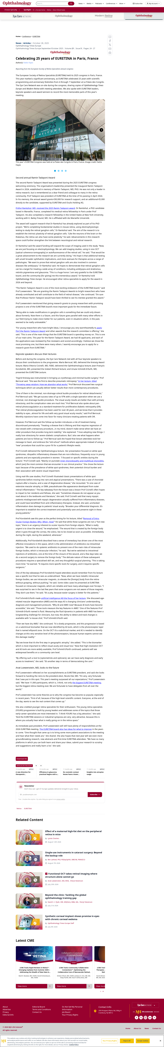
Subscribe (93, 794)
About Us (137, 1028)
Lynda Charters (53, 838)
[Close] (160, 1040)
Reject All (126, 1041)
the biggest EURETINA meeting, (87, 682)
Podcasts (98, 3)
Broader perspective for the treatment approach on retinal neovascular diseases (96, 773)
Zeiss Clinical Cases (59, 10)
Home (18, 36)
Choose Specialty (10, 10)
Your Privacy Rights (70, 1015)
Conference (26, 36)
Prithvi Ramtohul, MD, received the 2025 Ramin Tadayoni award (45, 208)
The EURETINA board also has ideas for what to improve (65, 729)
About (5, 1007)
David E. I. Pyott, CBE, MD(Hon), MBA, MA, (63, 902)
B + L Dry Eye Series (39, 10)
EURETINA (28, 808)
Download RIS (22, 759)
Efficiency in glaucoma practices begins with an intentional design (25, 773)
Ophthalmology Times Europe (28, 46)
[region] (82, 1041)
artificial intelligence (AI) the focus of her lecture (63, 598)
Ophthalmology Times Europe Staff (61, 923)
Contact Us (37, 1012)
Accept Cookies (142, 1041)
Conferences (110, 3)
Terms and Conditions (41, 1009)
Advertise (7, 1009)
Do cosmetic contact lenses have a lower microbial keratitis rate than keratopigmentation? (48, 773)
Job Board (66, 1012)
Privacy (6, 1012)
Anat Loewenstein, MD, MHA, (58, 881)
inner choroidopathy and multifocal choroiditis (82, 460)
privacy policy (60, 799)
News (147, 1028)
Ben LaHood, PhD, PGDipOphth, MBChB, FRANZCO (66, 860)
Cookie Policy (74, 1045)
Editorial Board (38, 1007)
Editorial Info (8, 1015)
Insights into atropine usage (71, 773)
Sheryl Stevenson (76, 881)
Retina (49, 10)
